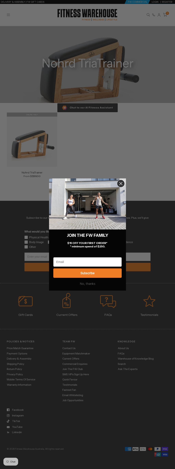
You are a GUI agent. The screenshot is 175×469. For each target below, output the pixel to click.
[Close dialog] (120, 183)
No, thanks (87, 283)
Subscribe (87, 273)
